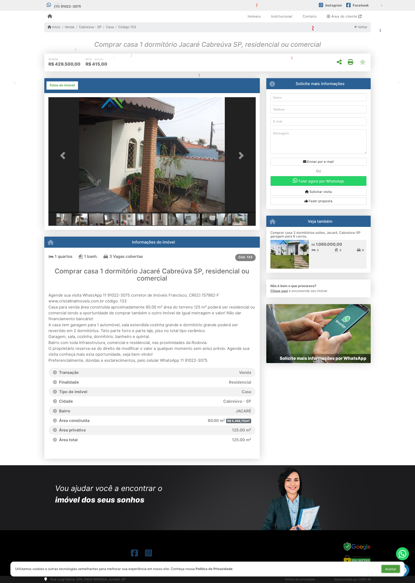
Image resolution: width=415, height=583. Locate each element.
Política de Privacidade (214, 569)
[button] (64, 155)
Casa (110, 27)
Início (55, 27)
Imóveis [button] (254, 16)
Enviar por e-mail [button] (320, 162)
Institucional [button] (281, 16)
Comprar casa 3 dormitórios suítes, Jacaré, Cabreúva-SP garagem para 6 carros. (315, 234)
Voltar (362, 27)
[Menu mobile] (50, 16)
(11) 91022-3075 (67, 6)
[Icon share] (134, 553)
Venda (69, 27)
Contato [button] (309, 16)
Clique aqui (279, 291)
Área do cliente (344, 16)
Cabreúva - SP (90, 27)
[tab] (62, 85)
